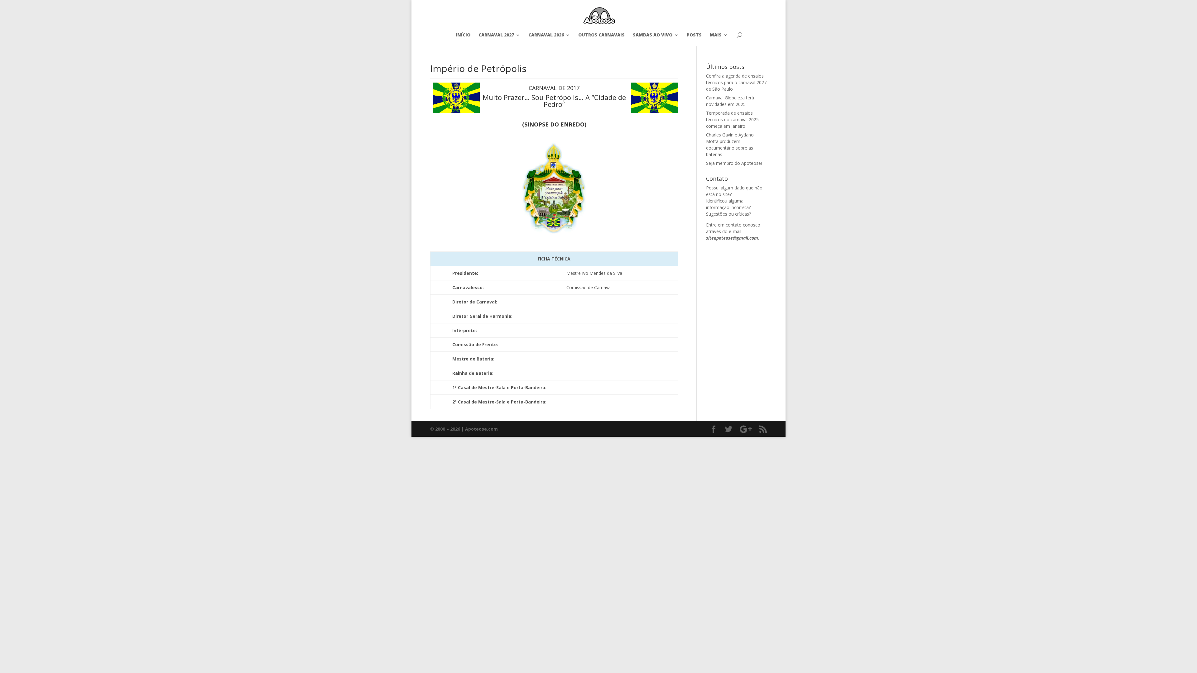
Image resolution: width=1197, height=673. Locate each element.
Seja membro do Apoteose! (734, 163)
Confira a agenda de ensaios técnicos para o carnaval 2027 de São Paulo (736, 82)
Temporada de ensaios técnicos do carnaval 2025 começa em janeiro (732, 119)
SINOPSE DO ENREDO (554, 124)
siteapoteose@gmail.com (732, 238)
